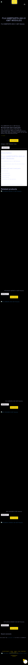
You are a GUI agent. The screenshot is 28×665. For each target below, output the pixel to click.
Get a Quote (14, 140)
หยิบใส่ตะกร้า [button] (5, 294)
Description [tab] (6, 147)
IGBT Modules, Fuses (11, 144)
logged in (11, 637)
